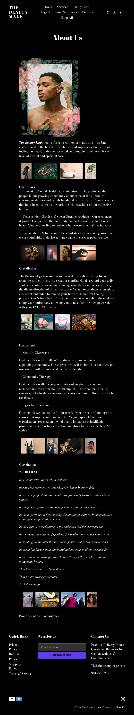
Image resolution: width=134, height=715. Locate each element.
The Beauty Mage (18, 12)
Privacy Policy (14, 646)
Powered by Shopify (113, 707)
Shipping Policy (15, 666)
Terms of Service (20, 673)
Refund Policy (14, 656)
